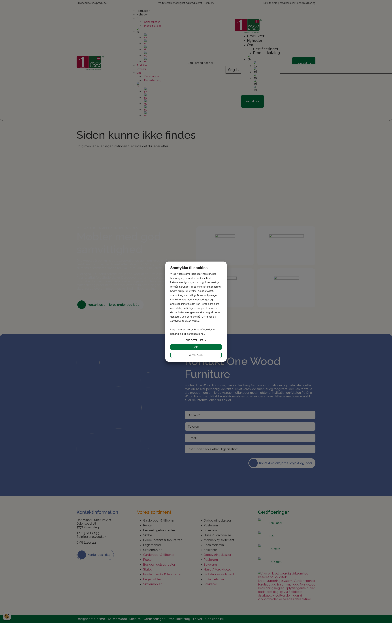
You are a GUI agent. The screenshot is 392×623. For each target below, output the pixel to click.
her (202, 333)
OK (196, 347)
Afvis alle (196, 354)
